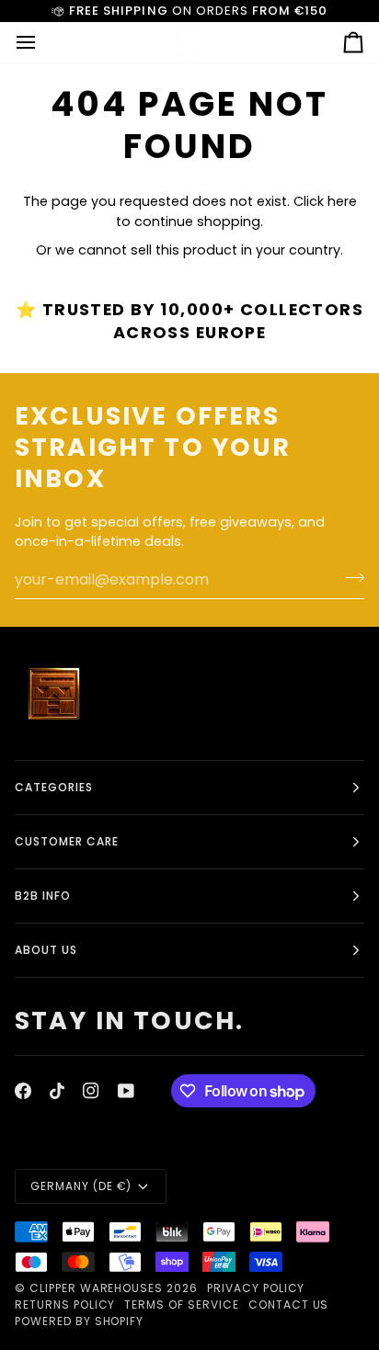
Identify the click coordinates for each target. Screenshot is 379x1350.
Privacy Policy (255, 1288)
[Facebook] (23, 1091)
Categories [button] (54, 787)
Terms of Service (181, 1304)
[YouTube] (126, 1091)
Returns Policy (65, 1304)
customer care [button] (66, 841)
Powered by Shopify (79, 1321)
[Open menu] (42, 42)
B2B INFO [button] (43, 895)
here (342, 201)
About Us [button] (46, 950)
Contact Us (288, 1304)
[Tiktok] (57, 1091)
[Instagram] (91, 1091)
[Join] (349, 577)
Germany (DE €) (81, 1186)
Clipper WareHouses (96, 1288)
